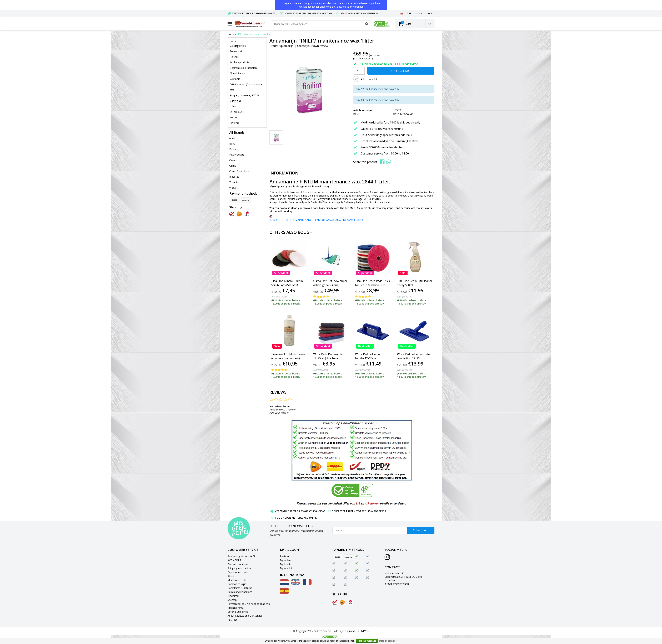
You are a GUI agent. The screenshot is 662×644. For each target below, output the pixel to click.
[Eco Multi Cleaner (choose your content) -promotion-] (289, 331)
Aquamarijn (286, 46)
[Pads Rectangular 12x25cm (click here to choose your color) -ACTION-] (331, 331)
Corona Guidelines (238, 611)
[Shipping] (231, 214)
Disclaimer (233, 595)
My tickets (285, 564)
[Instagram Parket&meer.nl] (387, 558)
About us (233, 576)
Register (284, 556)
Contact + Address (238, 564)
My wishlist (286, 568)
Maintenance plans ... (239, 580)
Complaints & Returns (240, 588)
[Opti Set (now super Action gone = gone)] (331, 258)
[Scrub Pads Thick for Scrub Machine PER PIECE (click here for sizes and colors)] (373, 258)
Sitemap (232, 599)
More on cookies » (388, 641)
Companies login (237, 584)
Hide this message (367, 641)
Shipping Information (239, 568)
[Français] (307, 584)
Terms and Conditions (240, 592)
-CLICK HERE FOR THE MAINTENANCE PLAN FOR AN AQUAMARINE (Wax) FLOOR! (316, 219)
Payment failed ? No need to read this (249, 603)
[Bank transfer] (234, 200)
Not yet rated (279, 296)
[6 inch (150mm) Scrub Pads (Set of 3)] (289, 258)
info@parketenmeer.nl (397, 583)
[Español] (284, 592)
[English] (401, 13)
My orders (285, 560)
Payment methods (238, 572)
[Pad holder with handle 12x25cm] (373, 331)
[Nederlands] (284, 584)
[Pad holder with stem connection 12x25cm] (415, 331)
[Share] (383, 161)
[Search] (367, 24)
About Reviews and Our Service (245, 615)
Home (231, 34)
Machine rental (236, 607)
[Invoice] (245, 200)
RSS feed (233, 619)
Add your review (278, 412)
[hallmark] (382, 24)
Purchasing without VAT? (241, 556)
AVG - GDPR (234, 560)
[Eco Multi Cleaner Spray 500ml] (415, 258)
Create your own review (312, 46)
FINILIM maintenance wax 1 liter (255, 34)
